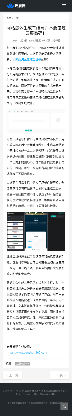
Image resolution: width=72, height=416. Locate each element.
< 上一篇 (12, 375)
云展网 (28, 391)
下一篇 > (60, 375)
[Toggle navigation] (64, 6)
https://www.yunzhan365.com (27, 352)
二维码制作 (22, 363)
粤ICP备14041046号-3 (45, 394)
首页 (8, 17)
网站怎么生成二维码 (28, 59)
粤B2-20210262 (24, 394)
